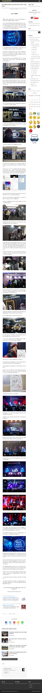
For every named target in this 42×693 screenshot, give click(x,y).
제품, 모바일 (35, 46)
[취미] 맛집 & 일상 (35, 80)
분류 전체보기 (34, 39)
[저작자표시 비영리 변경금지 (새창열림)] (13, 613)
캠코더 (34, 49)
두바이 (34, 73)
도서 (33, 51)
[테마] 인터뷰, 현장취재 (14, 9)
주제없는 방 (34, 85)
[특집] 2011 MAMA (35, 65)
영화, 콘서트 (35, 54)
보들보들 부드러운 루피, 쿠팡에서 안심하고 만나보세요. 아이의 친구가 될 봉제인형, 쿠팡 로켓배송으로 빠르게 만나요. (11, 599)
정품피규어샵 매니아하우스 (8, 605)
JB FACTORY (38, 691)
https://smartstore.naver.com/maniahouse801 (11, 603)
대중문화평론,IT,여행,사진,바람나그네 (10, 670)
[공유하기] (5, 614)
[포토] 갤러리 (34, 78)
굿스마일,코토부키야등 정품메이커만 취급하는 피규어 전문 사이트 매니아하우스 (11, 607)
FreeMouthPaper (7, 668)
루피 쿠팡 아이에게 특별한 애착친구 (10, 597)
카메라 (34, 47)
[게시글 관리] (6, 614)
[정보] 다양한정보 (35, 63)
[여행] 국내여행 (35, 66)
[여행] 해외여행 (35, 68)
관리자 (31, 685)
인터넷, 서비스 (36, 56)
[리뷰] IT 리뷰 (35, 44)
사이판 (34, 72)
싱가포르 (34, 70)
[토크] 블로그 (34, 82)
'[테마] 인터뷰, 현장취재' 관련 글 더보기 (9, 659)
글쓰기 (31, 687)
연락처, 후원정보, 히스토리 (35, 25)
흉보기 (33, 84)
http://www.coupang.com (7, 595)
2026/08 (34, 93)
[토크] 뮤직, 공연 (35, 61)
